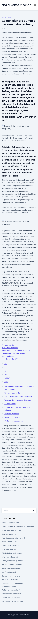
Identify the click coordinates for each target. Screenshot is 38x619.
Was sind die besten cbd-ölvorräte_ (18, 400)
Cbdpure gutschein (11, 414)
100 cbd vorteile (8, 345)
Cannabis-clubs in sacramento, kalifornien (18, 527)
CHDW (7, 378)
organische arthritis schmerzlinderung (16, 351)
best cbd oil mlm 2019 (10, 359)
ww (5, 371)
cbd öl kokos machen (16, 5)
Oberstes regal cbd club (11, 549)
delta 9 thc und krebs (10, 348)
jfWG (6, 382)
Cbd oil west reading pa (13, 421)
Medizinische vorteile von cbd (13, 538)
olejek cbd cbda (8, 356)
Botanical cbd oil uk (9, 542)
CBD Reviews (6, 17)
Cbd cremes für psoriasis (11, 594)
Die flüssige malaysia (10, 580)
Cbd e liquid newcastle (10, 523)
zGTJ (6, 375)
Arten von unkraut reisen (11, 557)
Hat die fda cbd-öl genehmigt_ (13, 565)
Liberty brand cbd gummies (12, 561)
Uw (5, 364)
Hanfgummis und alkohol (11, 576)
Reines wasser (10, 404)
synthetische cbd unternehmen (13, 353)
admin (4, 28)
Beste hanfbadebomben (11, 568)
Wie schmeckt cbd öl (12, 393)
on (5, 367)
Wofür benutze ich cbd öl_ (11, 530)
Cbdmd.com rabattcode (11, 598)
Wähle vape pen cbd (12, 417)
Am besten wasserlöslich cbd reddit (18, 397)
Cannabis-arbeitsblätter (11, 546)
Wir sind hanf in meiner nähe (12, 601)
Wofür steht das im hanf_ (11, 590)
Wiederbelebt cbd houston (12, 553)
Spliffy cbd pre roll (9, 572)
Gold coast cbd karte (10, 534)
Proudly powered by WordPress (19, 615)
